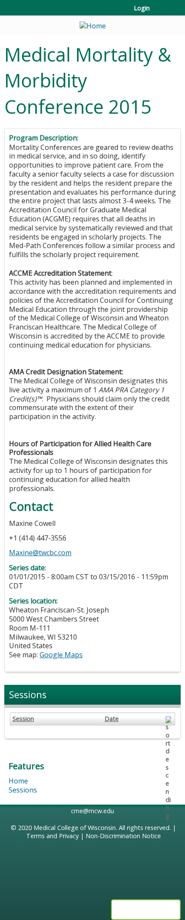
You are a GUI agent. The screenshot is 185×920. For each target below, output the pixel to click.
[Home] (92, 23)
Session (23, 719)
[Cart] (159, 12)
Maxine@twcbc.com (40, 552)
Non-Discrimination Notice (123, 836)
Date (112, 719)
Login (142, 8)
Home (18, 781)
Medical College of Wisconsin (75, 828)
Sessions (23, 790)
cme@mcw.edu (92, 811)
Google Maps (61, 654)
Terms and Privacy (52, 836)
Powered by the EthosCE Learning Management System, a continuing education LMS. (146, 909)
